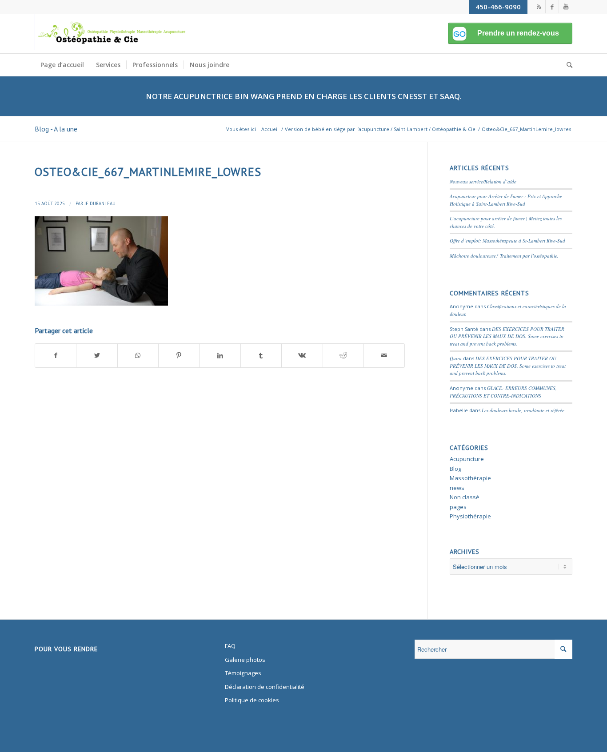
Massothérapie (470, 478)
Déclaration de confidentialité (264, 687)
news (457, 488)
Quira (456, 358)
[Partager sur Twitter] (96, 355)
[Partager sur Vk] (302, 355)
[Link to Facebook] (552, 6)
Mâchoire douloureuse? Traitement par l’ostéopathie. (504, 255)
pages (458, 507)
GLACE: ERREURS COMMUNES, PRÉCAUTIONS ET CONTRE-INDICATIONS (503, 392)
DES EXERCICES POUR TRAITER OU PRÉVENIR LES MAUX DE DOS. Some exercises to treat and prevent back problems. (507, 336)
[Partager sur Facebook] (55, 355)
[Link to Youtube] (565, 6)
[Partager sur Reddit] (343, 355)
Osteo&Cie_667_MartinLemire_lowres (148, 171)
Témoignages (243, 673)
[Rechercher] (566, 65)
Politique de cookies (252, 700)
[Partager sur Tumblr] (261, 355)
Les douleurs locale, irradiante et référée (523, 410)
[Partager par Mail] (384, 355)
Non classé (464, 497)
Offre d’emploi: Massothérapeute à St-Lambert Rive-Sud (507, 240)
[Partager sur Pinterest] (179, 355)
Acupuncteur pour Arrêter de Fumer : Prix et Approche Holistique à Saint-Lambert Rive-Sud (506, 200)
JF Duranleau (100, 203)
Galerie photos (245, 660)
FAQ (230, 646)
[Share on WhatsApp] (138, 355)
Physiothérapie (470, 516)
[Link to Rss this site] (538, 6)
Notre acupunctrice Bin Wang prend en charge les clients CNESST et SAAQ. (304, 96)
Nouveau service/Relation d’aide (483, 181)
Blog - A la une (56, 128)
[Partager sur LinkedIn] (220, 355)
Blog (455, 469)
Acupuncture (467, 459)
